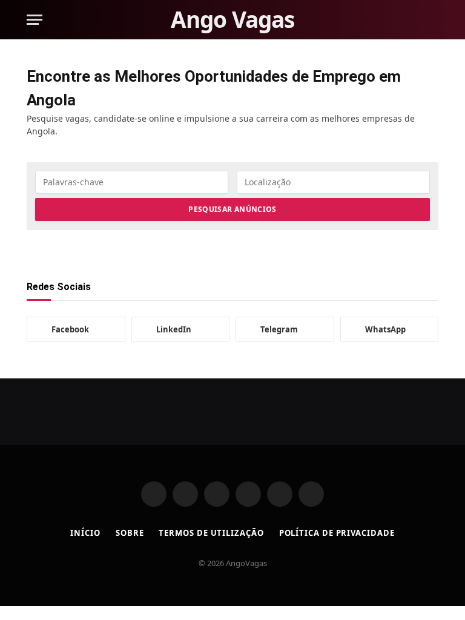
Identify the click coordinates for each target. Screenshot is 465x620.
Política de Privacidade (337, 532)
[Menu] (34, 19)
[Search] (432, 19)
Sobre (130, 532)
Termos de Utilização (211, 532)
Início (85, 532)
